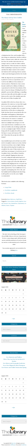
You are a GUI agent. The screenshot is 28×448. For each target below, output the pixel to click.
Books (8, 199)
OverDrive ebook (9, 193)
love (10, 203)
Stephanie (12, 19)
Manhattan (14, 203)
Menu (14, 10)
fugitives (21, 201)
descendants (11, 201)
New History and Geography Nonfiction (14, 363)
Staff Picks (19, 199)
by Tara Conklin (11, 17)
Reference (13, 199)
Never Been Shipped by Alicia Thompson (14, 365)
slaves (7, 205)
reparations (21, 203)
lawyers (6, 203)
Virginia (12, 205)
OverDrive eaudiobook (11, 190)
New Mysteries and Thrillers (14, 357)
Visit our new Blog (16, 4)
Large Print (8, 187)
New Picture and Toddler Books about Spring (14, 367)
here (16, 250)
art (7, 201)
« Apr (13, 318)
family (17, 201)
